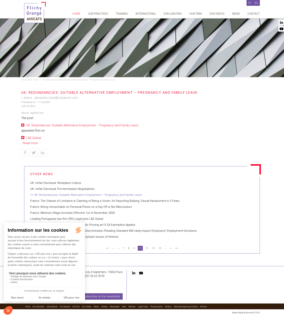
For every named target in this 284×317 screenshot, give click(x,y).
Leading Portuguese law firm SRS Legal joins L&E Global (66, 219)
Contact (253, 13)
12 (153, 248)
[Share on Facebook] (25, 152)
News (236, 13)
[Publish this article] (34, 152)
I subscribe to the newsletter (101, 296)
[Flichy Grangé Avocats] (35, 12)
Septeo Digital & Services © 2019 (246, 313)
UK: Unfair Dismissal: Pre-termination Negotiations (62, 189)
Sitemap (131, 307)
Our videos (216, 13)
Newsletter (115, 307)
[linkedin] (133, 273)
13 (160, 248)
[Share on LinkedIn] (42, 152)
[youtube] (141, 273)
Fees (124, 307)
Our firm (196, 13)
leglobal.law (37, 112)
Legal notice (143, 307)
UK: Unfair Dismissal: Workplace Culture (55, 183)
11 (147, 248)
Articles (203, 307)
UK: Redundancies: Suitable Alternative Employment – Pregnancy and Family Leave (79, 80)
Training (122, 13)
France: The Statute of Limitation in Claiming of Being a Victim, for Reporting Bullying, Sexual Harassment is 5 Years (104, 201)
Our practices (98, 13)
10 (140, 248)
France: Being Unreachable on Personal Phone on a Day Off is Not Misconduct (81, 207)
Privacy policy (156, 307)
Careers (168, 307)
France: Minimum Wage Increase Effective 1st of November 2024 (72, 213)
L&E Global (33, 138)
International (146, 13)
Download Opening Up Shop (186, 307)
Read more (30, 143)
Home (76, 13)
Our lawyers (172, 13)
